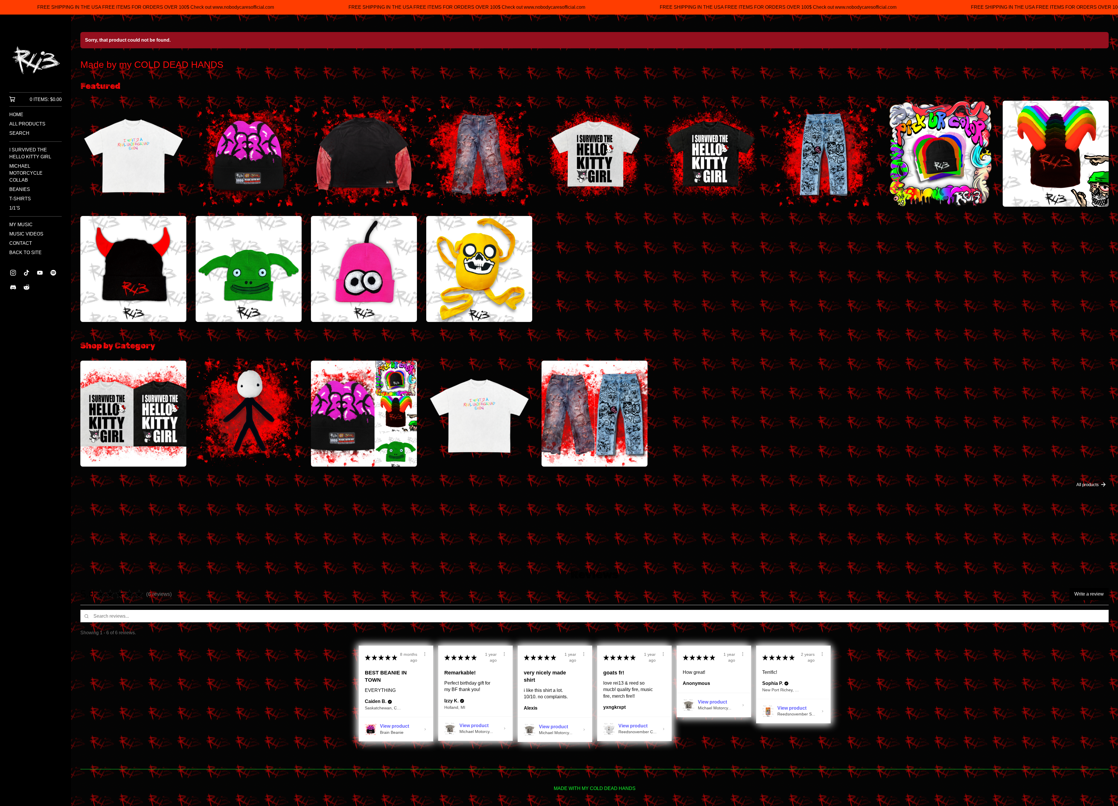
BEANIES (19, 189)
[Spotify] (53, 273)
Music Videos (26, 233)
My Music (21, 224)
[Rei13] (35, 57)
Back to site (25, 252)
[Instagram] (13, 273)
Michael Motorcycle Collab (26, 173)
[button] (177, 594)
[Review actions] (425, 654)
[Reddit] (26, 287)
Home (16, 114)
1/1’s (14, 208)
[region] (559, 7)
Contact (20, 243)
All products (27, 123)
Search (19, 133)
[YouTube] (40, 273)
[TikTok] (26, 273)
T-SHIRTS (20, 198)
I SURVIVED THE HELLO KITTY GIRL (30, 153)
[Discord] (13, 287)
